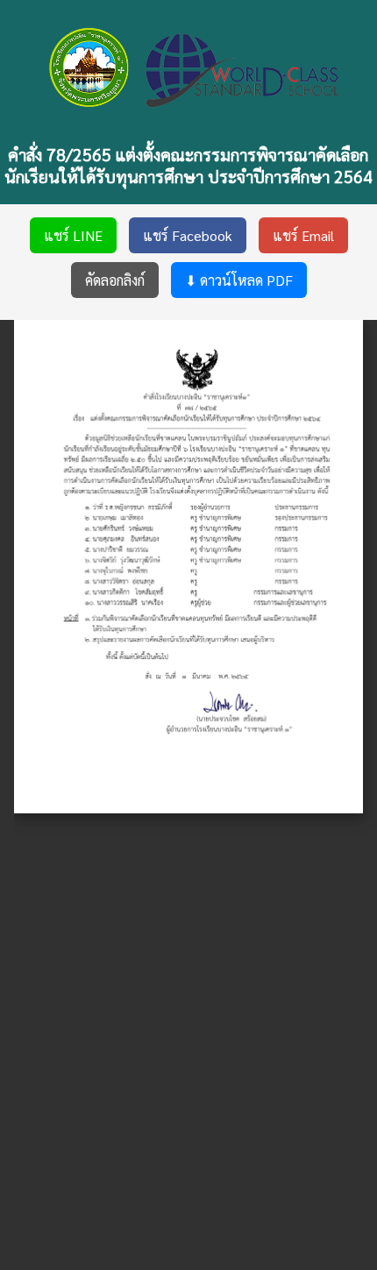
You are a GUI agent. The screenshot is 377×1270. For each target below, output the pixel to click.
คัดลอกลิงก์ (115, 280)
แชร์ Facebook (187, 235)
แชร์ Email (303, 235)
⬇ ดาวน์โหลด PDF (239, 280)
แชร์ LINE (73, 235)
